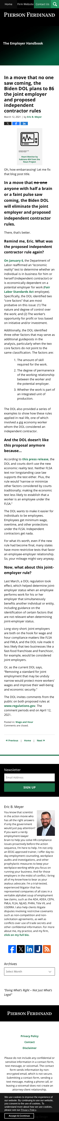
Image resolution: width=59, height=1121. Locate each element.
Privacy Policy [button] (28, 1109)
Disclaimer (30, 1048)
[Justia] (38, 949)
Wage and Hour (24, 722)
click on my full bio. (17, 935)
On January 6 (13, 260)
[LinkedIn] (29, 949)
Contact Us (42, 4)
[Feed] (47, 949)
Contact (29, 1042)
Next (41, 740)
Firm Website (25, 4)
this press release (35, 459)
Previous (12, 740)
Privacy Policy (30, 1036)
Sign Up (29, 787)
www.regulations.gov (19, 706)
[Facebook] (12, 949)
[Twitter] (21, 949)
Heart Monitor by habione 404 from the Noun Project (29, 159)
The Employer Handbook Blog (29, 14)
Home (8, 4)
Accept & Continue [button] (19, 1116)
